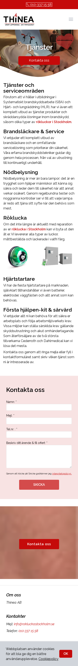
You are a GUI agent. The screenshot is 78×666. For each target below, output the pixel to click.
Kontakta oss (39, 60)
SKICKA (39, 485)
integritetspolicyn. (62, 473)
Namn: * (11, 402)
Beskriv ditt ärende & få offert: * (26, 443)
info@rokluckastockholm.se (34, 624)
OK (65, 654)
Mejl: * (10, 415)
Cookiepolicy (48, 659)
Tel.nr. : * (11, 429)
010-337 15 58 (41, 5)
